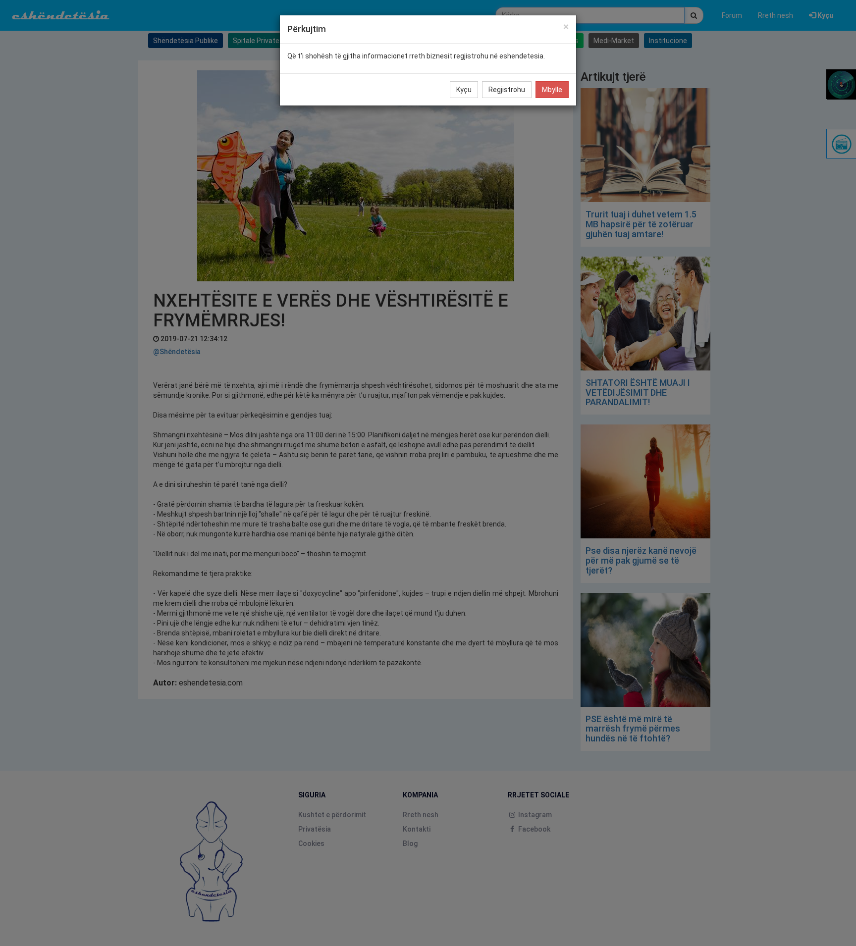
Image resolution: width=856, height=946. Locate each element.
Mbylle (552, 90)
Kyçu (464, 90)
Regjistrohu (506, 90)
